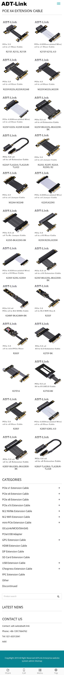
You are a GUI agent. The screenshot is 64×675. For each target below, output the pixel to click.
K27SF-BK (48, 353)
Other (5, 580)
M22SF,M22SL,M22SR (48, 89)
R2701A (16, 391)
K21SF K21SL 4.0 (48, 51)
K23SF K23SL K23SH (16, 277)
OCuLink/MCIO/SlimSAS (15, 528)
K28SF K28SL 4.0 (48, 428)
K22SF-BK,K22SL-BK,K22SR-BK (48, 128)
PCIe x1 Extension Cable (15, 488)
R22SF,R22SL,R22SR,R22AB (16, 89)
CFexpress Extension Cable (17, 568)
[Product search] (58, 596)
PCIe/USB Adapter (12, 534)
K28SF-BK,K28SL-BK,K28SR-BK (16, 467)
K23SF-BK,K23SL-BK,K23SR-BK (48, 279)
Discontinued (9, 586)
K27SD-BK (48, 391)
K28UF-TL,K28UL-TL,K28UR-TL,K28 (48, 467)
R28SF (16, 428)
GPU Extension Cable (14, 540)
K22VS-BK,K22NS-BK (16, 240)
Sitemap (38, 661)
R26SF (16, 353)
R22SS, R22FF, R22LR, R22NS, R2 (48, 165)
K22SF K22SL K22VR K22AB (16, 127)
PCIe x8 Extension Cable (15, 499)
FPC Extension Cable (13, 574)
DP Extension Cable (13, 551)
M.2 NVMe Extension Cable (17, 511)
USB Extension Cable (13, 563)
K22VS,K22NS (48, 202)
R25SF (48, 315)
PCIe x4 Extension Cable (15, 493)
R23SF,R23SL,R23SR (48, 240)
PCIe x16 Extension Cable (16, 505)
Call (24, 673)
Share (8, 673)
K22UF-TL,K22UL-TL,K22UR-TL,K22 (16, 165)
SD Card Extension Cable (16, 557)
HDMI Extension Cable (14, 545)
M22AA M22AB (16, 202)
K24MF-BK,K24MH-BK (16, 315)
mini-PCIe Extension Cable (16, 522)
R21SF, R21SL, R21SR (16, 51)
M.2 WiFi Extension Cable (16, 517)
